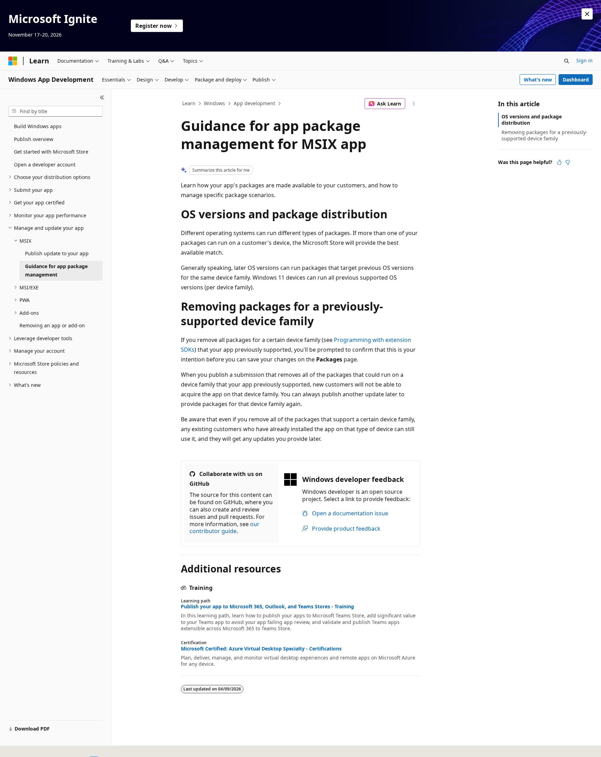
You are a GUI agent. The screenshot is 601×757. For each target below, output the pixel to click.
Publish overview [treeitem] (33, 139)
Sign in (584, 60)
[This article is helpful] (559, 162)
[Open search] (567, 61)
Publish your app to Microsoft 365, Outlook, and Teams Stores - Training (267, 606)
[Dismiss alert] (587, 13)
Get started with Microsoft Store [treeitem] (51, 151)
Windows (214, 103)
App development (254, 103)
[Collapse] (102, 97)
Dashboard (576, 79)
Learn (188, 103)
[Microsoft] (12, 60)
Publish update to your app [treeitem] (57, 253)
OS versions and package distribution (532, 119)
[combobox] (55, 111)
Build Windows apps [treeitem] (38, 126)
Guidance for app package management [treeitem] (56, 270)
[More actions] (414, 103)
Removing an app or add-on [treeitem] (52, 325)
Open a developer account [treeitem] (44, 164)
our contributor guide (224, 527)
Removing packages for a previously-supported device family (544, 135)
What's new (538, 79)
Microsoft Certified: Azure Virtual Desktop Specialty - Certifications (261, 649)
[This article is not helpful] (567, 162)
